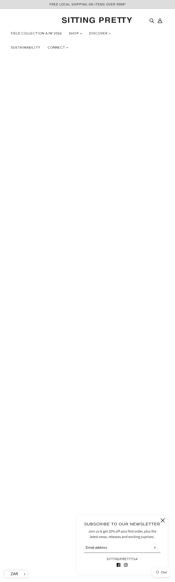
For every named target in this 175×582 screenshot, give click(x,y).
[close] (162, 520)
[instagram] (125, 564)
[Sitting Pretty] (87, 20)
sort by (22, 293)
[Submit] (155, 547)
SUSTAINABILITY (25, 47)
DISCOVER (98, 33)
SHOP (74, 33)
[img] (152, 20)
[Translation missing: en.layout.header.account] (160, 20)
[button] (150, 293)
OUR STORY (81, 512)
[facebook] (118, 564)
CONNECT (57, 47)
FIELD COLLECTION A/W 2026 (36, 33)
